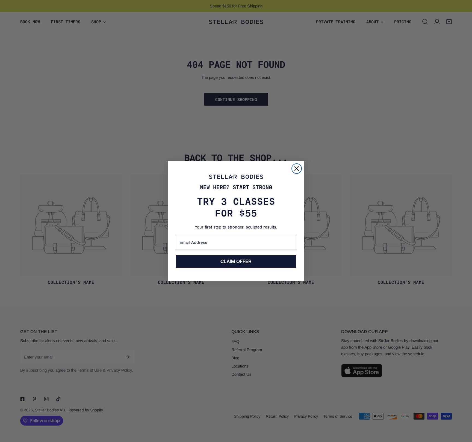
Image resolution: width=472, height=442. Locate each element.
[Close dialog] (297, 169)
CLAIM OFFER (236, 261)
